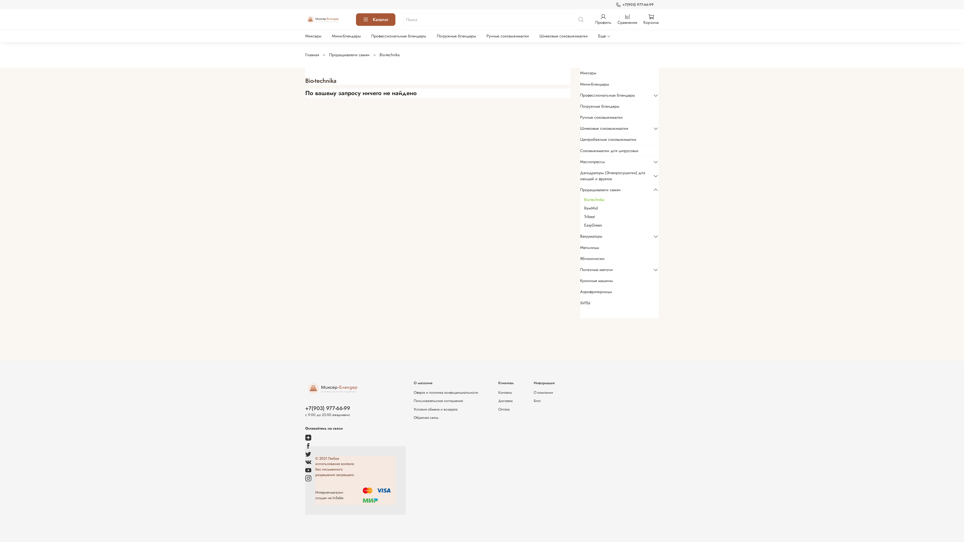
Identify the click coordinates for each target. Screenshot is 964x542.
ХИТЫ (585, 303)
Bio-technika (594, 199)
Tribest (589, 217)
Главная (312, 55)
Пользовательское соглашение (438, 400)
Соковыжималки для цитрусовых (609, 151)
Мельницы (589, 247)
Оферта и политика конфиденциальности (446, 392)
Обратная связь (426, 417)
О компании (543, 392)
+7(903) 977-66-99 (638, 4)
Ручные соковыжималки (508, 36)
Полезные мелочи (596, 270)
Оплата (504, 409)
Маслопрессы (592, 162)
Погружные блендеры (456, 36)
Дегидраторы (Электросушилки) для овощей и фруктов (612, 176)
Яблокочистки (592, 258)
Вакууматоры (591, 236)
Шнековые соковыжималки (563, 36)
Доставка (505, 400)
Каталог (380, 19)
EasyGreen (593, 225)
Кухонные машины (596, 281)
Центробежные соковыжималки (608, 139)
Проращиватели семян (349, 55)
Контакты (505, 392)
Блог (537, 400)
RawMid (591, 208)
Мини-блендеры (346, 36)
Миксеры (313, 36)
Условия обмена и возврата (435, 409)
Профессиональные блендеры (398, 36)
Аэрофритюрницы (596, 292)
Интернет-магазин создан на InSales (329, 495)
